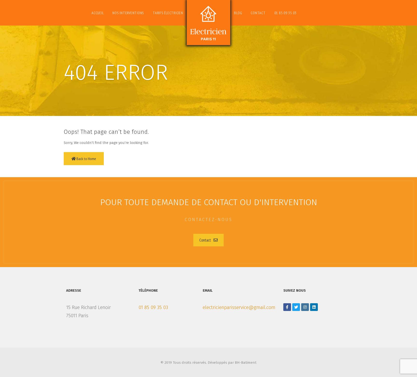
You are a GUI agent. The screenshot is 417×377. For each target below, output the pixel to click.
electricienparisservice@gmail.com (239, 307)
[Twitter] (296, 307)
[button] (208, 240)
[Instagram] (305, 307)
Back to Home (86, 158)
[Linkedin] (314, 307)
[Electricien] (208, 22)
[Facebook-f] (287, 307)
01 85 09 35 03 (153, 307)
